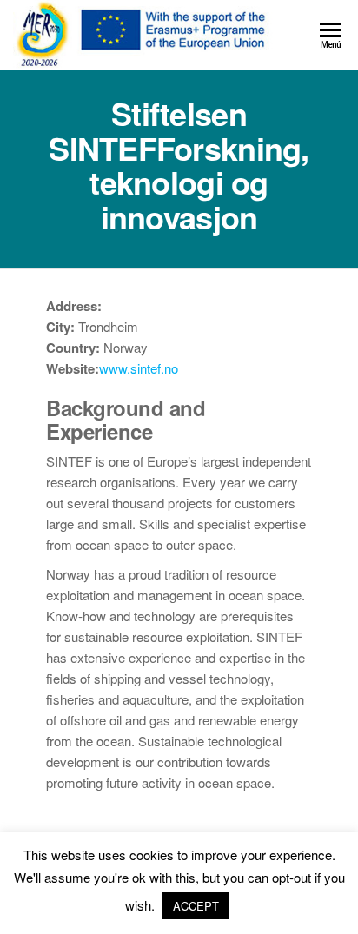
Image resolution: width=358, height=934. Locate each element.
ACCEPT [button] (196, 906)
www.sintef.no (138, 368)
